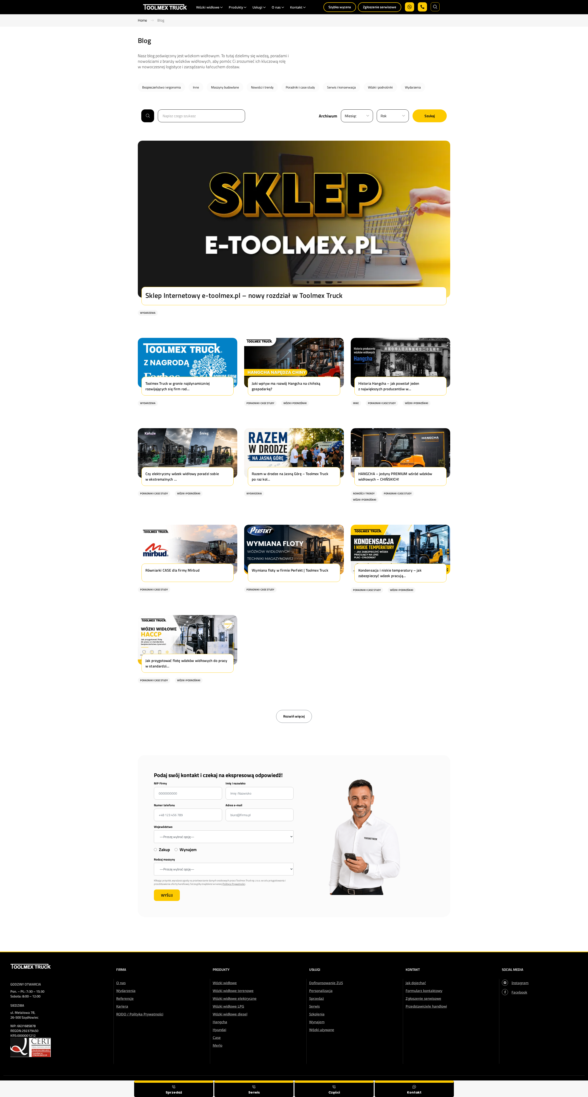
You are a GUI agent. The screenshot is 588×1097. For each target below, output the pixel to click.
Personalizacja (321, 990)
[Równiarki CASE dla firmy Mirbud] (187, 589)
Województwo (163, 827)
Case (217, 1037)
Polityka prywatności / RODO (557, 1083)
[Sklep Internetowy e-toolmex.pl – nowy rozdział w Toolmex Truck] (294, 312)
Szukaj (429, 116)
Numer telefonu (164, 805)
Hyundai (219, 1029)
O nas (121, 982)
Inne (196, 87)
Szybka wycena (339, 7)
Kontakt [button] (296, 7)
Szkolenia (317, 1014)
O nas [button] (276, 7)
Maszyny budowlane (225, 87)
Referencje (125, 998)
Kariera (122, 1006)
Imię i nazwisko (236, 783)
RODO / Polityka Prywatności (139, 1014)
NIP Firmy (160, 783)
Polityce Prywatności (234, 884)
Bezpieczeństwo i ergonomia (161, 87)
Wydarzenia (413, 87)
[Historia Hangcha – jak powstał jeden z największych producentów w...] (400, 402)
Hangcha (220, 1022)
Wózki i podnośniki (380, 87)
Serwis (314, 1006)
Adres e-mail (234, 805)
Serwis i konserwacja (341, 87)
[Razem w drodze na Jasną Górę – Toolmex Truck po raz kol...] (294, 493)
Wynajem (317, 1022)
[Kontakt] (414, 1088)
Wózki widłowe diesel (230, 1014)
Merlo (217, 1045)
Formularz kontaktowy (424, 990)
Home (142, 20)
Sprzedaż (316, 998)
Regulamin (521, 1083)
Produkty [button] (236, 7)
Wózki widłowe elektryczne (235, 998)
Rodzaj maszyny (164, 859)
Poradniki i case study (300, 87)
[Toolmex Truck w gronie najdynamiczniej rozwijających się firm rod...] (187, 402)
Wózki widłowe (225, 982)
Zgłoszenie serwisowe (379, 7)
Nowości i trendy (262, 87)
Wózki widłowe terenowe (233, 990)
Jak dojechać (416, 982)
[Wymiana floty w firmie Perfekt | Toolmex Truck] (294, 589)
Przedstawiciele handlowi (426, 1006)
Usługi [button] (257, 7)
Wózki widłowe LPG (228, 1006)
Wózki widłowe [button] (207, 7)
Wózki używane (321, 1029)
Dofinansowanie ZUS (326, 982)
